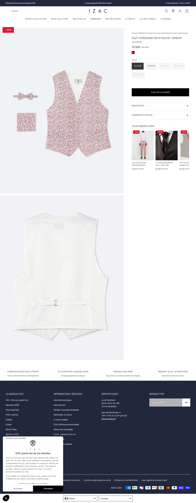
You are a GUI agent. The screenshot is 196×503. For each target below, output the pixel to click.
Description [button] (138, 105)
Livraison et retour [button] (142, 115)
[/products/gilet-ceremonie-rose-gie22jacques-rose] (143, 145)
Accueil (134, 33)
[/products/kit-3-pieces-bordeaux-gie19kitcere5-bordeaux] (167, 145)
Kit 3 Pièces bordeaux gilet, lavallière (164, 164)
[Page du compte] (179, 11)
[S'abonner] (186, 402)
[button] (35, 19)
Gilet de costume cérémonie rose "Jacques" (139, 164)
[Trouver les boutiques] (173, 11)
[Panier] (186, 11)
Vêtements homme (145, 33)
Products (156, 33)
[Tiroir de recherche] (166, 11)
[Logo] (98, 11)
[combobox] (80, 498)
